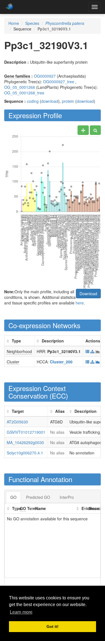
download (49, 101)
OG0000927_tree (58, 81)
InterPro (67, 497)
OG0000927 (45, 76)
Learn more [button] (21, 612)
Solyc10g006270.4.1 (25, 453)
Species (32, 23)
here (80, 303)
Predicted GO (38, 497)
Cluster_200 (61, 361)
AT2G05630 (17, 422)
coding (33, 101)
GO (13, 497)
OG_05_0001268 (19, 87)
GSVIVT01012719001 (26, 432)
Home (13, 23)
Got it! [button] (52, 626)
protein (68, 101)
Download (88, 293)
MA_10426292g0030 (25, 442)
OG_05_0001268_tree (24, 93)
